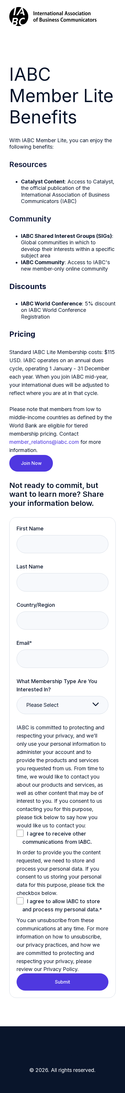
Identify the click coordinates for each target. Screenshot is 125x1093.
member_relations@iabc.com (44, 442)
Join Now (31, 463)
